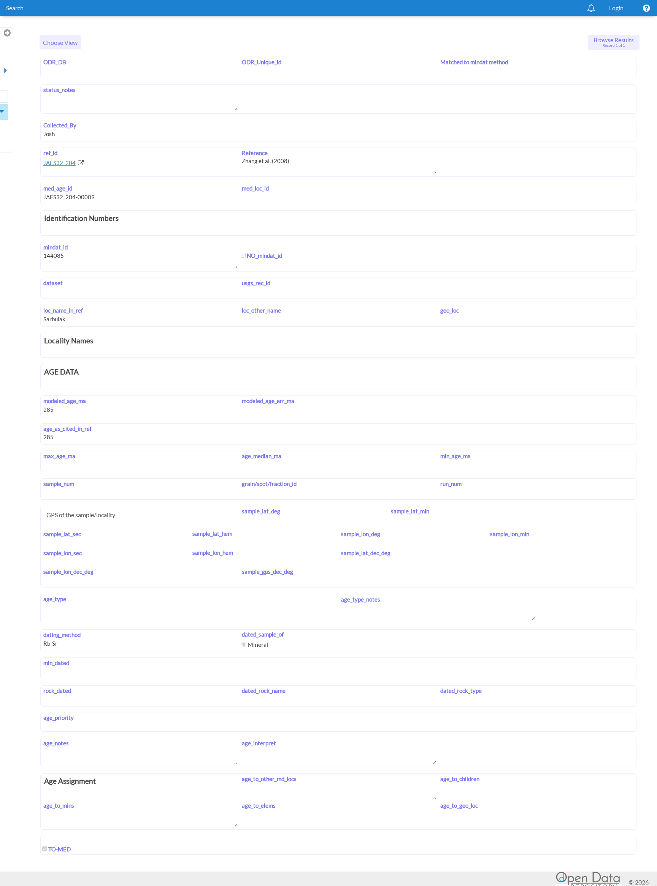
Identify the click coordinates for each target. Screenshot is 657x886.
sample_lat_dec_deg (365, 552)
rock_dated (57, 690)
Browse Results (614, 42)
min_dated (56, 662)
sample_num (58, 483)
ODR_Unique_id (261, 62)
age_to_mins (58, 805)
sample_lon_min (509, 533)
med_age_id (57, 188)
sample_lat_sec (62, 533)
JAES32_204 (59, 162)
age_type (54, 598)
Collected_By (59, 125)
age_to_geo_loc (459, 805)
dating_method (62, 634)
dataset (53, 282)
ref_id (50, 152)
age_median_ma (261, 456)
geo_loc (449, 310)
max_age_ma (59, 456)
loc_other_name (261, 310)
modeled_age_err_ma (268, 400)
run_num (451, 483)
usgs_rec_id (256, 282)
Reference (255, 152)
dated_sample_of (263, 634)
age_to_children (459, 778)
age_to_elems (259, 805)
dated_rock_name (264, 690)
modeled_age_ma (64, 400)
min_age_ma (455, 456)
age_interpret (259, 743)
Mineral (257, 644)
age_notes (56, 743)
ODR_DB (54, 62)
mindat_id (55, 247)
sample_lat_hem (212, 533)
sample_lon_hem (212, 552)
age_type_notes (360, 599)
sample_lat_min (410, 511)
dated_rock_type (461, 690)
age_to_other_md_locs (269, 778)
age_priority (58, 717)
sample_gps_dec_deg (267, 571)
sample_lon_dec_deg (68, 571)
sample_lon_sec (62, 552)
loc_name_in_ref (63, 310)
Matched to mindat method (474, 62)
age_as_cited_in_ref (67, 428)
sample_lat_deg (261, 511)
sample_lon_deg (360, 533)
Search (15, 7)
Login (616, 7)
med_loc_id (255, 188)
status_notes (59, 89)
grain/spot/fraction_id (269, 483)
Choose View (60, 42)
